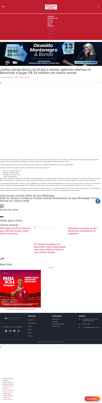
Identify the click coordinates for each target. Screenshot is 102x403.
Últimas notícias (8, 378)
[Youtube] (14, 330)
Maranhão (50, 16)
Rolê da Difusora (8, 382)
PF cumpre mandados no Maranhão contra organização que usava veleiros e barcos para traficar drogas (50, 248)
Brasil (49, 24)
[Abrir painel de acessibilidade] (97, 201)
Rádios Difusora (8, 395)
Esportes (50, 26)
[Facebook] (6, 330)
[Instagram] (10, 330)
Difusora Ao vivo (8, 384)
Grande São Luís (52, 18)
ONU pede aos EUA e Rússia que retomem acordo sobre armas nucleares (15, 231)
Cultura (50, 22)
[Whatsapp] (18, 330)
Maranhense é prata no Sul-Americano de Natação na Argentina (82, 231)
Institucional (6, 394)
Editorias (52, 380)
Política (50, 20)
